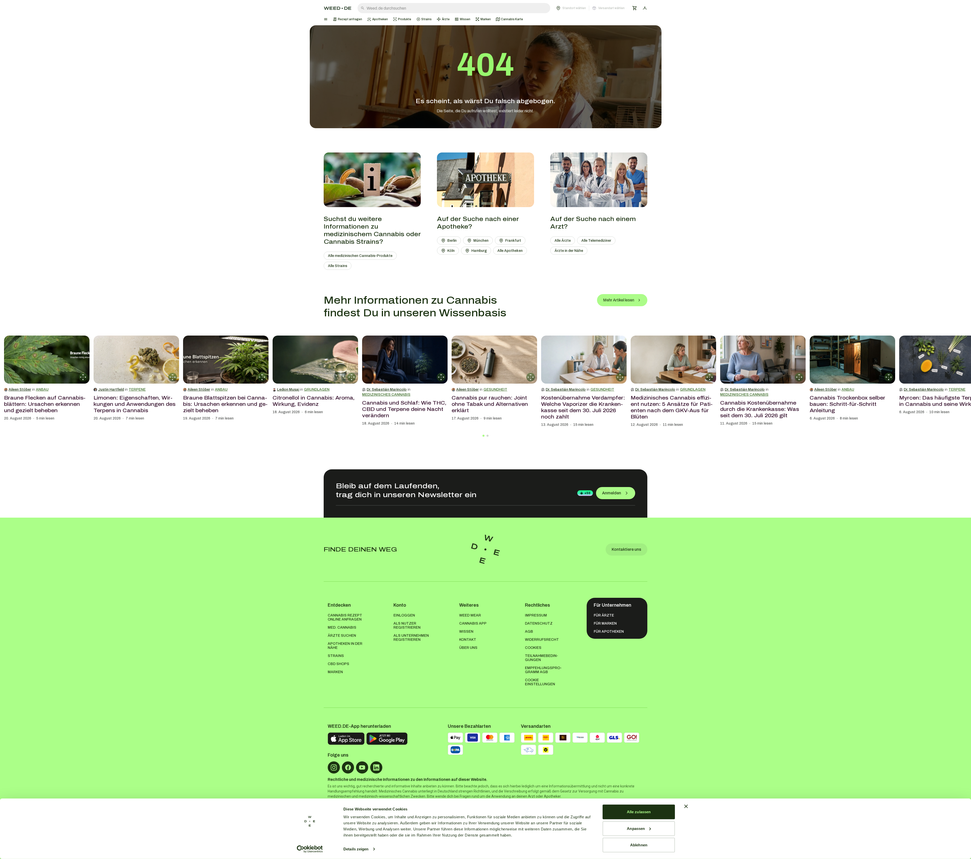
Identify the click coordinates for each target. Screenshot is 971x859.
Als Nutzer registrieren (407, 625)
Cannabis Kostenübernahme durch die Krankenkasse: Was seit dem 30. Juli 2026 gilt (759, 409)
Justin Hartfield (111, 389)
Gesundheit (495, 389)
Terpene (137, 389)
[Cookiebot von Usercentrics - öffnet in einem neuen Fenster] (310, 849)
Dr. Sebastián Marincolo (387, 389)
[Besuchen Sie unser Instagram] (334, 767)
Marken (335, 672)
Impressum (536, 615)
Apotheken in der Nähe (345, 646)
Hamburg (479, 251)
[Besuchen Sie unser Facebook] (348, 767)
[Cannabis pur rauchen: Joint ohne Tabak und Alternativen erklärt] (494, 360)
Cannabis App (473, 623)
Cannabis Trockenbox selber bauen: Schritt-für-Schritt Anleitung (847, 404)
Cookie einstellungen (540, 682)
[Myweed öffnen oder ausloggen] (645, 8)
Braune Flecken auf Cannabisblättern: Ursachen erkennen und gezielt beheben (44, 404)
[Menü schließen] (326, 19)
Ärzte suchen (342, 635)
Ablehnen (638, 845)
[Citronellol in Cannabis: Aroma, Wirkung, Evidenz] (315, 360)
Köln (451, 251)
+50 (587, 493)
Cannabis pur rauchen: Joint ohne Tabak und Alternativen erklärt (490, 404)
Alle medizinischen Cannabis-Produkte (360, 256)
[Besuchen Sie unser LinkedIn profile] (376, 767)
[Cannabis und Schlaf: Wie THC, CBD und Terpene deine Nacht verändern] (405, 360)
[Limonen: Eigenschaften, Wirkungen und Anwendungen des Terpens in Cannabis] (136, 360)
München (481, 241)
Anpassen (636, 828)
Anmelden (611, 493)
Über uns (468, 648)
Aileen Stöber (20, 389)
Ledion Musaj (288, 389)
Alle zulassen (639, 812)
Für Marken (605, 623)
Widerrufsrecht (542, 640)
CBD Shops (338, 664)
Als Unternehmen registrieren (411, 638)
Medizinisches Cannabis (386, 395)
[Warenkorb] (635, 8)
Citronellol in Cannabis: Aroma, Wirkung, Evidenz (314, 401)
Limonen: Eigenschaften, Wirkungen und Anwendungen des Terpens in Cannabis (134, 404)
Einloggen (404, 615)
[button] (590, 8)
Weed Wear (470, 615)
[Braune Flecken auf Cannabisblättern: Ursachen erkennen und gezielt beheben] (47, 360)
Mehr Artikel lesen (618, 300)
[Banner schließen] (686, 806)
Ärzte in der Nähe (569, 251)
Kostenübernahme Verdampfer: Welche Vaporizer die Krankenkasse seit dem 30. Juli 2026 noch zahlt (583, 407)
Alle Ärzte (563, 241)
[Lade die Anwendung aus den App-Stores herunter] (346, 739)
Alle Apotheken (510, 251)
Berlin (452, 241)
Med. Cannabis (342, 627)
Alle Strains (337, 266)
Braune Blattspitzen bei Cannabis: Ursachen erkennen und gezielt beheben (225, 404)
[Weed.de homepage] (337, 8)
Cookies (533, 648)
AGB (529, 631)
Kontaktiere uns (626, 549)
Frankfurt (513, 241)
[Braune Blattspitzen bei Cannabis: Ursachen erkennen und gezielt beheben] (226, 360)
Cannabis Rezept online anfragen (345, 617)
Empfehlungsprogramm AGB (543, 670)
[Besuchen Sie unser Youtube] (362, 767)
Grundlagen (316, 389)
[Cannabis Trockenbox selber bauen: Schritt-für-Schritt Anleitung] (852, 360)
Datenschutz (539, 623)
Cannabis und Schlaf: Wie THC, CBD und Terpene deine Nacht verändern (404, 409)
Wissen (466, 631)
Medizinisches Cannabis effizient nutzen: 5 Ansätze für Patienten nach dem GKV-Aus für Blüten (672, 407)
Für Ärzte (604, 615)
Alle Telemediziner (596, 241)
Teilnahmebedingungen (541, 658)
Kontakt (467, 640)
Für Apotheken (609, 631)
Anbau (42, 389)
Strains (336, 656)
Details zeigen (355, 849)
